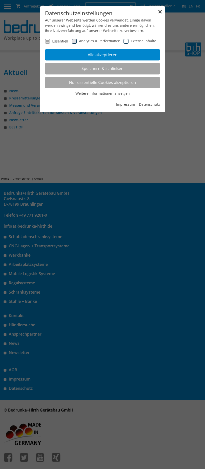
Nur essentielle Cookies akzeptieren (102, 82)
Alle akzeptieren (103, 54)
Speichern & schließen (103, 68)
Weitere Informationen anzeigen (103, 93)
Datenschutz (149, 104)
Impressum (125, 104)
